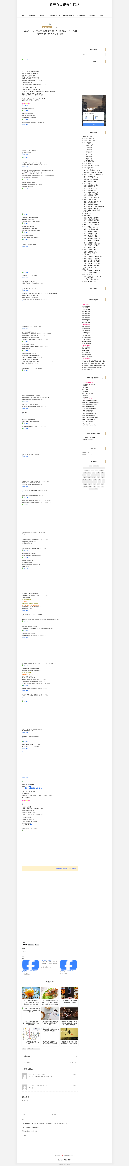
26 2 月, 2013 (55, 27)
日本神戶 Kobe (87, 215)
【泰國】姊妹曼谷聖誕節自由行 (91, 265)
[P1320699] (25, 456)
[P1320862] (25, 119)
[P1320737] (25, 557)
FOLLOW (93, 61)
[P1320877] (25, 752)
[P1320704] (25, 497)
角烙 (102, 486)
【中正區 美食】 (88, 156)
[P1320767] (25, 685)
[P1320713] (25, 535)
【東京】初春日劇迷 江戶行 (90, 188)
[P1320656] (25, 401)
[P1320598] (25, 232)
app (90, 465)
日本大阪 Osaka (87, 213)
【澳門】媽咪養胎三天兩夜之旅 (91, 258)
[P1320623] (25, 290)
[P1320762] (25, 630)
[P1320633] (25, 341)
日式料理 (89, 479)
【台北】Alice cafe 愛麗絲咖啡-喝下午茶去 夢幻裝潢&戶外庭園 (50, 1023)
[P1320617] (25, 277)
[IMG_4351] (25, 179)
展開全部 (84, 136)
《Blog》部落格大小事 (89, 140)
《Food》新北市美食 (88, 161)
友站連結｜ (101, 15)
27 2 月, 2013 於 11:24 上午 (39, 1074)
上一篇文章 (27, 1062)
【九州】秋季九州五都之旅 (90, 231)
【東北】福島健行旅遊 (89, 176)
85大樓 (38, 1048)
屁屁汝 (30, 1074)
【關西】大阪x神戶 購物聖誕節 (91, 217)
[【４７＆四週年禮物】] (50, 964)
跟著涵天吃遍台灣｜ (68, 15)
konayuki (96, 465)
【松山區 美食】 (88, 153)
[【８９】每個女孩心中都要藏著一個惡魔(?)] (30, 965)
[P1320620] (25, 284)
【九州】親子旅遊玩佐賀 (89, 242)
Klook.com (84, 292)
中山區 (85, 472)
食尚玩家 (91, 488)
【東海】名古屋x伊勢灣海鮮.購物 (91, 210)
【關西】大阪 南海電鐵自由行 (91, 222)
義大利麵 (85, 486)
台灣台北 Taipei (87, 142)
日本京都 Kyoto (87, 211)
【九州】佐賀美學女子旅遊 (90, 235)
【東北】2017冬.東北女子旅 (90, 178)
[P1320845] (25, 154)
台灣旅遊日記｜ (81, 15)
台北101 (33, 1048)
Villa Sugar (87, 470)
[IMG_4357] (25, 59)
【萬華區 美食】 (88, 145)
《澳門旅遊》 (86, 254)
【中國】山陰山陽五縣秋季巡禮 (91, 224)
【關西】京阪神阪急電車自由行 (91, 220)
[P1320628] (25, 328)
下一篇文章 (72, 1062)
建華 (98, 477)
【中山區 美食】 (88, 154)
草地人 (90, 486)
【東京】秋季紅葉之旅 (89, 186)
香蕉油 (96, 488)
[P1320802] (25, 697)
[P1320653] (25, 370)
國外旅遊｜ (43, 15)
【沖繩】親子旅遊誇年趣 (89, 251)
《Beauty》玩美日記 (88, 138)
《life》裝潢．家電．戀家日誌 (91, 279)
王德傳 (90, 484)
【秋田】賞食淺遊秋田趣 (89, 181)
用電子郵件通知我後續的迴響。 (31, 1127)
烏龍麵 (85, 484)
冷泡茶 (98, 472)
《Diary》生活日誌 (88, 278)
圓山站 (85, 477)
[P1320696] (25, 486)
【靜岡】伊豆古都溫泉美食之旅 (91, 197)
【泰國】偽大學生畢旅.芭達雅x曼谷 (92, 260)
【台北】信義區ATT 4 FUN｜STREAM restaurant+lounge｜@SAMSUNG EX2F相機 (31, 1002)
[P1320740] (25, 550)
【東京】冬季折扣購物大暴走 (90, 185)
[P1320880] (25, 777)
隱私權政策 (67, 1164)
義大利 (24, 1048)
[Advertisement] (50, 47)
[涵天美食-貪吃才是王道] (26, 835)
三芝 (92, 470)
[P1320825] (25, 732)
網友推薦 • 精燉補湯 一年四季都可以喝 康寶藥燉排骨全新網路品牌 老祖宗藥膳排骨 (69, 1023)
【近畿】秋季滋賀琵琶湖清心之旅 (92, 208)
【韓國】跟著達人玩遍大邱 (90, 253)
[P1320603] (25, 246)
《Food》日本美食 (88, 169)
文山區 (102, 477)
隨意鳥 (29, 1048)
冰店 (93, 472)
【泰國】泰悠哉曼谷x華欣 (90, 267)
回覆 (74, 1074)
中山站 (89, 472)
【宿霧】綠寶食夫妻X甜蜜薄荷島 (91, 270)
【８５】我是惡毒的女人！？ (67, 970)
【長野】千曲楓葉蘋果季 (89, 203)
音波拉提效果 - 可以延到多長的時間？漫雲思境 (66, 868)
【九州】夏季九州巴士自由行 (90, 236)
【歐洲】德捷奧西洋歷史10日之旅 (92, 276)
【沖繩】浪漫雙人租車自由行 (90, 245)
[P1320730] (25, 544)
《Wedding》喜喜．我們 (89, 281)
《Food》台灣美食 (88, 163)
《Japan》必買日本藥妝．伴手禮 (91, 170)
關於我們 (61, 1164)
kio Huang (31, 1085)
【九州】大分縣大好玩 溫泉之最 (91, 238)
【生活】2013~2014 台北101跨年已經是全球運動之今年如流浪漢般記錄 (31, 1023)
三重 (96, 470)
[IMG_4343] (25, 166)
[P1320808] (50, 716)
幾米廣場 (93, 477)
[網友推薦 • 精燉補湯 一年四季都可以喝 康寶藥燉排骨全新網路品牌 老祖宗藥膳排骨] (69, 1013)
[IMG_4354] (25, 188)
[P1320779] (25, 665)
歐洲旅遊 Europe (87, 274)
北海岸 (102, 472)
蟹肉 (94, 486)
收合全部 (89, 136)
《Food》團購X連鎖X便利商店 (91, 165)
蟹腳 (98, 486)
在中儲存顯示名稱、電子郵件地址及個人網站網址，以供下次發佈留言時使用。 (45, 1123)
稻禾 (94, 484)
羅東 (98, 484)
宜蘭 (89, 477)
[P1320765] (25, 637)
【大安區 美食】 (88, 149)
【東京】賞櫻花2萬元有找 (90, 195)
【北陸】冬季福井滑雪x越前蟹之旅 (92, 201)
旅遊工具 (84, 479)
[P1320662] (25, 408)
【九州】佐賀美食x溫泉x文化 (90, 228)
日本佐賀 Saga (87, 226)
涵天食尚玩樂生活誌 (64, 5)
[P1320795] (25, 690)
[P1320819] (25, 741)
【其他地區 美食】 (89, 160)
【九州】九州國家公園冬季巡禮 (91, 240)
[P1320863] (25, 105)
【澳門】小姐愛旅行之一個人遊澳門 (92, 256)
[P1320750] (25, 610)
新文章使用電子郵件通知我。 (31, 1131)
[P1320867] (25, 110)
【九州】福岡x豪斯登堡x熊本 (90, 229)
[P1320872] (25, 748)
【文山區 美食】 (88, 151)
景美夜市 (95, 479)
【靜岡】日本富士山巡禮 (89, 199)
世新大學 (101, 470)
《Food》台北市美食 (88, 144)
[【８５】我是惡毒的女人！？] (68, 965)
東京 (103, 479)
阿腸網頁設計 (67, 1160)
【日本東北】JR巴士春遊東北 (90, 179)
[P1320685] (25, 428)
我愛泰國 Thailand (88, 269)
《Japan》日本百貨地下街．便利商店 (92, 172)
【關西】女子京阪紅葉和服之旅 (91, 219)
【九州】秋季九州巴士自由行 (90, 233)
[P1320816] (25, 738)
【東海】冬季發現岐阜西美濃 (90, 204)
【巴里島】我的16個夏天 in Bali (91, 272)
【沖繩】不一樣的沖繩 (89, 247)
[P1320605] (25, 272)
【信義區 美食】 (47, 27)
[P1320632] (25, 350)
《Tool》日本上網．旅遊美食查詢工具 (93, 174)
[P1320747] (25, 568)
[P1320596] (25, 223)
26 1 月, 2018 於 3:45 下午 (41, 1085)
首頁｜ (23, 15)
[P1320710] (50, 519)
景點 (99, 479)
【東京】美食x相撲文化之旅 (90, 192)
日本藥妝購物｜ (33, 15)
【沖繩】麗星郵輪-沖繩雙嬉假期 (91, 244)
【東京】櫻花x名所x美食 (89, 190)
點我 (29, 103)
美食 (102, 484)
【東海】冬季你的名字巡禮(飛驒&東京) (93, 206)
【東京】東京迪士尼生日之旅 (90, 194)
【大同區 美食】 (88, 147)
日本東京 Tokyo (87, 183)
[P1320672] (25, 423)
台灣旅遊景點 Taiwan (88, 167)
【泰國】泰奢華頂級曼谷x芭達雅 (91, 261)
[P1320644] (25, 301)
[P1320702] (25, 492)
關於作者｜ (92, 15)
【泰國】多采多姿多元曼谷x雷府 (91, 263)
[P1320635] (25, 364)
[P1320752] (25, 616)
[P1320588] (25, 214)
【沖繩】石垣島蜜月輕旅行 (90, 249)
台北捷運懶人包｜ (54, 15)
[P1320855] (25, 124)
